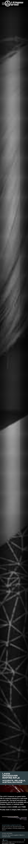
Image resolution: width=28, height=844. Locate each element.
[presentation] (3, 840)
